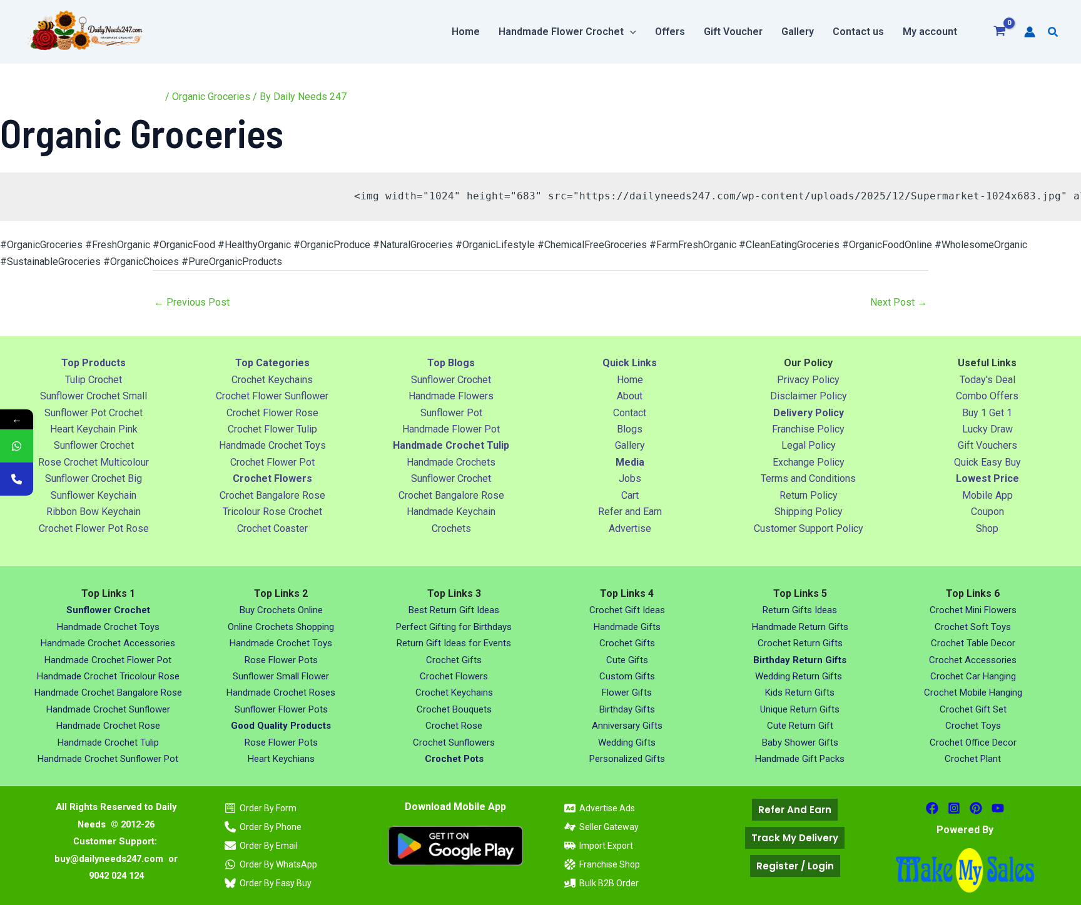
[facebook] (932, 808)
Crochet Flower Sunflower (272, 396)
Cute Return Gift (800, 725)
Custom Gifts (627, 676)
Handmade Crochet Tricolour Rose (108, 676)
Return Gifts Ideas (800, 610)
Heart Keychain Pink (94, 429)
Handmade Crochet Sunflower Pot (108, 758)
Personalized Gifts (627, 758)
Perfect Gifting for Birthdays (454, 626)
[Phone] (16, 479)
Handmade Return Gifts (800, 626)
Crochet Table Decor (973, 643)
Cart (630, 495)
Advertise (630, 528)
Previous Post (192, 302)
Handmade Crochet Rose (108, 725)
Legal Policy (808, 445)
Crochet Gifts (454, 660)
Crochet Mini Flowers (973, 610)
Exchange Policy (809, 462)
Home (630, 380)
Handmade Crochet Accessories (108, 643)
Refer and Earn (630, 512)
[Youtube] (998, 808)
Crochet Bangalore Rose (272, 495)
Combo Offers (987, 396)
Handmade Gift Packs (800, 758)
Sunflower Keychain (93, 495)
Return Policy (808, 495)
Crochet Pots (454, 758)
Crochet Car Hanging (973, 676)
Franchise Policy (808, 429)
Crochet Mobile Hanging (973, 692)
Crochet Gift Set (973, 709)
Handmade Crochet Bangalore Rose (108, 692)
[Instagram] (954, 808)
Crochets (451, 528)
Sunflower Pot (451, 413)
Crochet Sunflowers (454, 742)
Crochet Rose (453, 725)
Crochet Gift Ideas (627, 610)
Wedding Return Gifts (800, 676)
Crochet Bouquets (454, 709)
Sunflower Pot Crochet (93, 413)
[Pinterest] (976, 808)
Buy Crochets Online (281, 610)
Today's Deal (987, 380)
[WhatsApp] (16, 445)
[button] (630, 32)
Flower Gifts (627, 692)
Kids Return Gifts (800, 692)
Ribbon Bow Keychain (93, 512)
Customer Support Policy (808, 528)
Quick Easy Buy (987, 462)
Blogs (629, 429)
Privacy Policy (808, 380)
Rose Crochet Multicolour (93, 462)
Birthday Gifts (627, 709)
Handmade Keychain (451, 512)
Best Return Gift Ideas (454, 610)
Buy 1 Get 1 (987, 413)
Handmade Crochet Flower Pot (107, 660)
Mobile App (987, 495)
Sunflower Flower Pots (281, 709)
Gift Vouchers (987, 445)
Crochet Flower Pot (272, 462)
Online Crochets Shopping (281, 626)
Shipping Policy (808, 512)
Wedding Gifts (627, 742)
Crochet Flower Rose (272, 413)
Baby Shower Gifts (800, 742)
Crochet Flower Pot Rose (94, 528)
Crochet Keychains (272, 380)
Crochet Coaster (272, 528)
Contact (629, 413)
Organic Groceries (211, 96)
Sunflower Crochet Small (93, 396)
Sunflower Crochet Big (93, 478)
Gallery (630, 445)
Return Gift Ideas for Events (454, 643)
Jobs (630, 478)
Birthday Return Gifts (799, 660)
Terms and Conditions (808, 478)
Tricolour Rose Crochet (272, 512)
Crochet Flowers (454, 676)
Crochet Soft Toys (973, 626)
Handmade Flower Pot (451, 429)
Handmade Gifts (627, 626)
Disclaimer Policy (808, 396)
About (629, 396)
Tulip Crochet (93, 380)
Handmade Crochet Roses (280, 692)
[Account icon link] (1029, 32)
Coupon (987, 512)
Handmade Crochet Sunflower (108, 709)
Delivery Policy (808, 413)
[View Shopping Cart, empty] (1000, 32)
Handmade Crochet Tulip (108, 742)
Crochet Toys (973, 725)
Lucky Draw (987, 429)
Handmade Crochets (451, 462)
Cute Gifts (627, 660)
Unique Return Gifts (800, 709)
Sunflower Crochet (94, 445)
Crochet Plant (973, 758)
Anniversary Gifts (627, 725)
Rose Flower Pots (281, 660)
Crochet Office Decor (973, 742)
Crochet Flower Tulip (272, 429)
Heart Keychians (281, 758)
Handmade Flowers (451, 396)
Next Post (898, 302)
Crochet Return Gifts (800, 643)
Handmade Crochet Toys (272, 445)
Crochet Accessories (973, 660)
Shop (987, 528)
